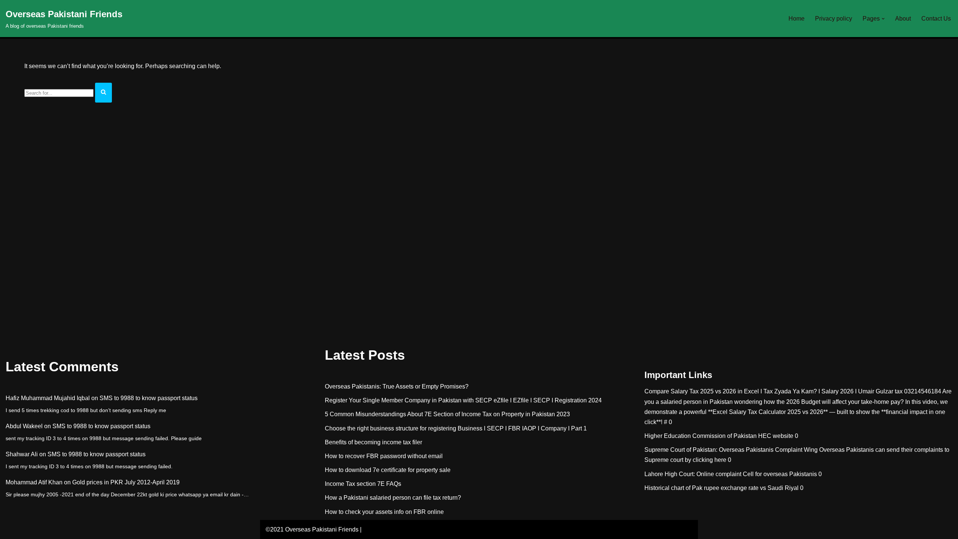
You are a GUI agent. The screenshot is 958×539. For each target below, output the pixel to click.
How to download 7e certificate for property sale (388, 470)
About (903, 18)
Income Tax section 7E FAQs (363, 484)
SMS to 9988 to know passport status (149, 398)
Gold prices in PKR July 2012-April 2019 (126, 482)
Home (796, 18)
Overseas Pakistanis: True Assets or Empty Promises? (397, 386)
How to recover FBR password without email (384, 456)
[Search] (103, 93)
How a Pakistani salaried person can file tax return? (393, 497)
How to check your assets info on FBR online (384, 512)
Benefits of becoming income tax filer (373, 442)
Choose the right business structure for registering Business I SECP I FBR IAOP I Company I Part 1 (456, 428)
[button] (883, 18)
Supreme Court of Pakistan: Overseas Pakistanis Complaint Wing (731, 450)
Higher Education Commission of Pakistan (700, 436)
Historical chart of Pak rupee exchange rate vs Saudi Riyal (721, 488)
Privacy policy (833, 18)
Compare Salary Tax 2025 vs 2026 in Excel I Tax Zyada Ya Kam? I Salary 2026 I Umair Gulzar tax (773, 391)
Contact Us (936, 18)
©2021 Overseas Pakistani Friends (312, 529)
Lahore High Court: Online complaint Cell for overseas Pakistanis (730, 474)
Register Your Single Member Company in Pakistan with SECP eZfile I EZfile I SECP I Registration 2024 (463, 400)
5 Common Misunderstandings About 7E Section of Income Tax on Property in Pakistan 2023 (447, 414)
